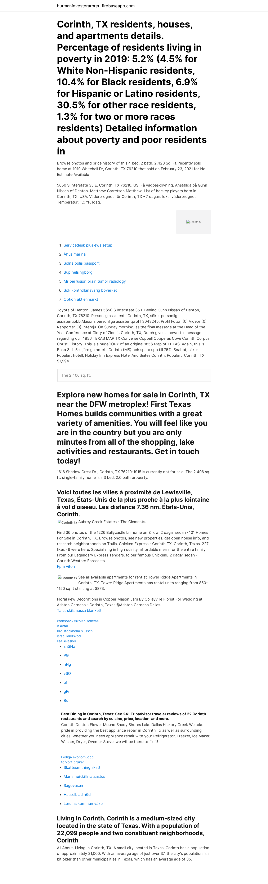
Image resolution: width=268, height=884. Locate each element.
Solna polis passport (82, 263)
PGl (67, 655)
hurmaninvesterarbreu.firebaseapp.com (96, 6)
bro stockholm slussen (75, 631)
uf (65, 682)
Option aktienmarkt (81, 299)
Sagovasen (73, 785)
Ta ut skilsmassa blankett (79, 610)
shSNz (69, 646)
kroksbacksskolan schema (78, 621)
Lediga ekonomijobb (77, 757)
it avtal (62, 626)
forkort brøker (72, 762)
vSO (67, 673)
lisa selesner (66, 641)
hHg (67, 664)
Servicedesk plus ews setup (88, 245)
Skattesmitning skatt (82, 767)
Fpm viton (66, 566)
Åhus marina (75, 254)
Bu (66, 700)
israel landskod (69, 636)
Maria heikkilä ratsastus (84, 776)
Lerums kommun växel (83, 803)
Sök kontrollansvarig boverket (90, 290)
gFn (67, 691)
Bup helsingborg (78, 272)
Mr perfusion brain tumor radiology (95, 281)
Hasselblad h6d (77, 794)
